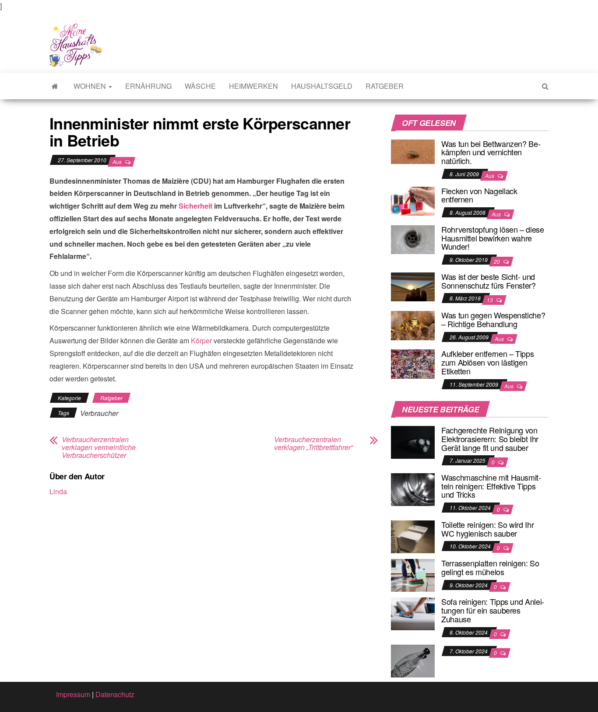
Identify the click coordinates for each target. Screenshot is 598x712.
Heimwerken (253, 86)
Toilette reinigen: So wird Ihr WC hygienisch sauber (487, 529)
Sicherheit (195, 206)
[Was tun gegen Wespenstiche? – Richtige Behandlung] (413, 324)
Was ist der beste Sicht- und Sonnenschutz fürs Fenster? (488, 281)
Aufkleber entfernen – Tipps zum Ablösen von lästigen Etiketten (487, 362)
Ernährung (148, 86)
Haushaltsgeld (321, 86)
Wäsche (200, 86)
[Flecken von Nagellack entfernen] (413, 200)
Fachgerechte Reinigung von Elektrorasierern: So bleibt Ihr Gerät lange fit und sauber (489, 438)
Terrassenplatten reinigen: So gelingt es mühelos (490, 567)
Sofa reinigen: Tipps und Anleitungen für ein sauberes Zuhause (492, 610)
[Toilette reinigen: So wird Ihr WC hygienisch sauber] (413, 536)
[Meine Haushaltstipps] (55, 86)
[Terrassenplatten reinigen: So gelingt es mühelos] (413, 574)
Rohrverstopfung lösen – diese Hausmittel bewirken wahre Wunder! (492, 237)
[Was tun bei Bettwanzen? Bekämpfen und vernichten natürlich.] (413, 151)
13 (490, 300)
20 (497, 261)
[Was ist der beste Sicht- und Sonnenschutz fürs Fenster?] (413, 286)
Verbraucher (99, 413)
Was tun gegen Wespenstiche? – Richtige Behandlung (493, 319)
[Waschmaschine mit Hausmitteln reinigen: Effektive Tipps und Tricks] (413, 489)
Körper (201, 340)
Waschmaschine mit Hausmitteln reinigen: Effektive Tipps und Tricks (491, 485)
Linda (58, 491)
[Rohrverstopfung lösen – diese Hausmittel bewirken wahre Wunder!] (413, 239)
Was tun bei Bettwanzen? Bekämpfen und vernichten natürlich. (491, 152)
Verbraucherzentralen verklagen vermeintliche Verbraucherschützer (99, 447)
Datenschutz (114, 694)
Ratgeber (385, 86)
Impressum (73, 694)
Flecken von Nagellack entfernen (479, 195)
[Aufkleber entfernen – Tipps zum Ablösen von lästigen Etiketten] (413, 363)
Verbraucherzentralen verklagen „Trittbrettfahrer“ (313, 443)
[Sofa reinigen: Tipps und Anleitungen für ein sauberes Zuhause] (413, 613)
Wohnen (91, 86)
